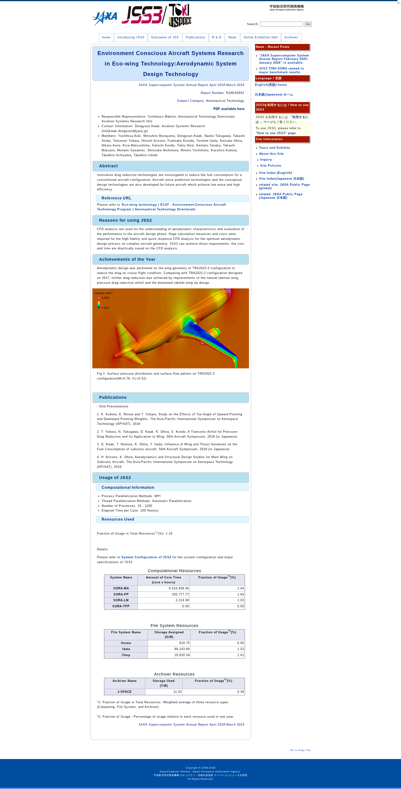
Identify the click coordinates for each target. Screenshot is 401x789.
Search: (253, 24)
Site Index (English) (275, 173)
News (232, 37)
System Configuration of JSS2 (146, 557)
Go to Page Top (300, 750)
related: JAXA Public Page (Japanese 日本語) (281, 196)
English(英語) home (271, 84)
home (106, 37)
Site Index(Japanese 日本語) (281, 178)
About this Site (271, 153)
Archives (291, 37)
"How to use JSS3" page (276, 133)
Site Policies (270, 165)
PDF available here (228, 108)
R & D (216, 37)
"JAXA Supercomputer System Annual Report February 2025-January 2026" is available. (284, 59)
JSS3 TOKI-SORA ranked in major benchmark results (281, 70)
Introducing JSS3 (130, 37)
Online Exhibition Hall (261, 37)
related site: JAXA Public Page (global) (284, 186)
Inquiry (266, 159)
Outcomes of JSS (165, 37)
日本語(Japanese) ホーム (274, 94)
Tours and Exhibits (274, 147)
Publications (195, 37)
